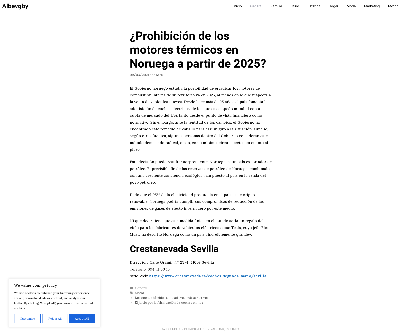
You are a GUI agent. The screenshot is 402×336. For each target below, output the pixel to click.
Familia (276, 6)
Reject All (55, 318)
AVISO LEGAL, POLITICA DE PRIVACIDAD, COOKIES (201, 329)
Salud (294, 6)
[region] (54, 303)
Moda (351, 6)
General (256, 6)
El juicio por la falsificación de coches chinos (169, 303)
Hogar (333, 6)
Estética (314, 6)
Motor (393, 6)
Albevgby (15, 6)
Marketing (372, 6)
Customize (27, 318)
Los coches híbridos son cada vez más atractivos (171, 298)
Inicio (237, 6)
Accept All (82, 318)
